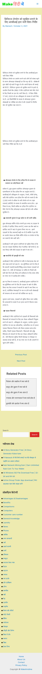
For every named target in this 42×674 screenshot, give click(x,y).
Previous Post (21, 355)
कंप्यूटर (5, 558)
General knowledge (11, 518)
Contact (21, 662)
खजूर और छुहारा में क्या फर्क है (16, 387)
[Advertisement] (21, 50)
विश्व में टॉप (6, 634)
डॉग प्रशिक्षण (7, 582)
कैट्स (5, 566)
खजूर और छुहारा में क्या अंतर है (16, 392)
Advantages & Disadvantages (15, 498)
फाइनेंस (5, 606)
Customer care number (13, 514)
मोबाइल (5, 626)
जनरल (5, 574)
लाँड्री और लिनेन (8, 630)
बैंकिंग (5, 618)
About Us (21, 659)
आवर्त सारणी (7, 546)
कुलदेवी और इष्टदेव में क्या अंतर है (17, 403)
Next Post (21, 361)
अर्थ (4, 542)
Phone (6, 530)
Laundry (6, 522)
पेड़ (4, 598)
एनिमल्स (5, 554)
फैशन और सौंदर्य (8, 610)
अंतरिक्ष (5, 534)
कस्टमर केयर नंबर (9, 562)
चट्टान (5, 570)
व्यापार (5, 638)
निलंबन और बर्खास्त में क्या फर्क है (17, 381)
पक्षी (4, 594)
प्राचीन (5, 602)
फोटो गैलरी (6, 614)
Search (6, 430)
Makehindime (26, 669)
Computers (8, 510)
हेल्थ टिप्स (6, 646)
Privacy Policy (21, 665)
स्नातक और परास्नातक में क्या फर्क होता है (20, 398)
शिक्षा (4, 642)
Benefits (6, 502)
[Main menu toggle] (37, 3)
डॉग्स (4, 586)
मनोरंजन (5, 622)
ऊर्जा (4, 550)
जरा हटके (6, 578)
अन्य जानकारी (7, 538)
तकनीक (5, 590)
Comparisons (8, 506)
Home (21, 656)
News (5, 526)
